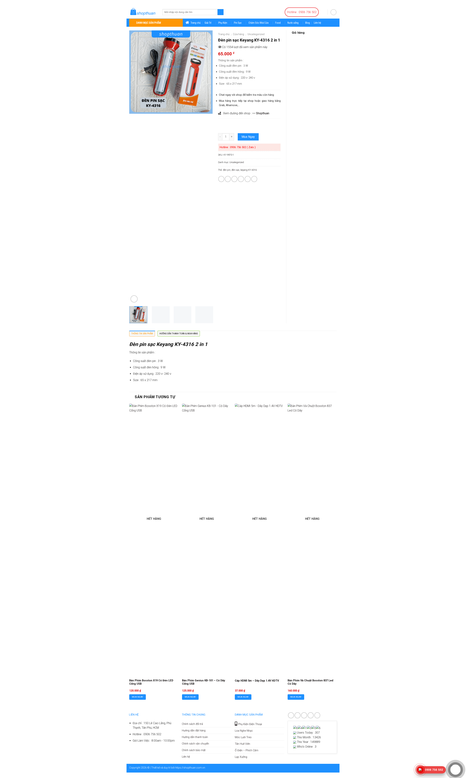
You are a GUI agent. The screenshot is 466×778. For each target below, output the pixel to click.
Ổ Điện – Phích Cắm (246, 750)
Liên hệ (317, 22)
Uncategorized (256, 34)
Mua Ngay (248, 136)
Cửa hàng (238, 34)
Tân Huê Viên (242, 743)
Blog (307, 22)
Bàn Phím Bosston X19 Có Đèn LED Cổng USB (151, 682)
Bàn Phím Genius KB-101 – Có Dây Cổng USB (203, 682)
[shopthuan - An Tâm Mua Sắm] (143, 12)
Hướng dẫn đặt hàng (194, 730)
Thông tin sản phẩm (142, 333)
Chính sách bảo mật (194, 750)
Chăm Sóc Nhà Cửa (258, 22)
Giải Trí (208, 22)
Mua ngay (137, 697)
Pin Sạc (238, 22)
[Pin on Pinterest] (241, 179)
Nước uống (293, 22)
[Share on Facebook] (221, 179)
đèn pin (226, 170)
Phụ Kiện (222, 22)
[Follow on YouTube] (317, 715)
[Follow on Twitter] (304, 715)
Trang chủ (224, 34)
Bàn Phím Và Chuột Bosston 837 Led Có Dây (310, 682)
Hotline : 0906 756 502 (302, 12)
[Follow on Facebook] (291, 715)
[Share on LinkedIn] (254, 179)
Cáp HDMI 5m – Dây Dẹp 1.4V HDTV (257, 680)
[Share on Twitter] (228, 179)
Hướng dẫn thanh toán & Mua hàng (178, 333)
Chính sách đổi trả (192, 724)
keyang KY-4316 (248, 170)
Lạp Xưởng (241, 757)
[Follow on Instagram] (298, 715)
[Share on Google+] (248, 179)
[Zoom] (134, 298)
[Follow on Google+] (311, 715)
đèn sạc (235, 170)
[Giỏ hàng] (323, 12)
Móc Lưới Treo (243, 737)
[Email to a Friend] (234, 179)
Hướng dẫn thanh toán (195, 737)
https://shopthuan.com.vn (190, 767)
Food (278, 22)
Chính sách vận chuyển (195, 743)
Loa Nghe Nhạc (244, 730)
